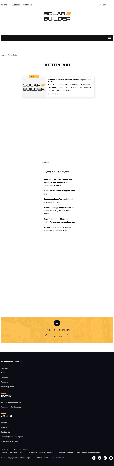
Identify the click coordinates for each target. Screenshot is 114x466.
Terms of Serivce (57, 457)
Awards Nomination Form (11, 402)
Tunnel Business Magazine (49, 452)
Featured (4, 368)
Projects (4, 382)
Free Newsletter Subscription (12, 441)
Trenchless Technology (28, 452)
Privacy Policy (42, 457)
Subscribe (16, 5)
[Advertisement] (56, 288)
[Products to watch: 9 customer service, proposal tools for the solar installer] (34, 87)
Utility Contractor (67, 452)
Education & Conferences (11, 407)
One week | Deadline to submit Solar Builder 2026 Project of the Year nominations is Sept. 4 (58, 182)
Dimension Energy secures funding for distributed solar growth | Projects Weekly (59, 210)
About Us (4, 423)
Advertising (5, 427)
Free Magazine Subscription (12, 436)
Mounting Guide (7, 386)
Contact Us (27, 5)
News (3, 373)
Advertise (5, 5)
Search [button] (100, 5)
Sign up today (57, 337)
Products (4, 377)
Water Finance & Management (88, 452)
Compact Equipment (9, 452)
